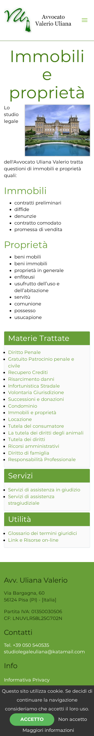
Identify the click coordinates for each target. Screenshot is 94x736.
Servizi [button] (20, 475)
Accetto (32, 719)
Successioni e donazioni (36, 399)
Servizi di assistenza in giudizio (44, 490)
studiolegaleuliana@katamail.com (44, 652)
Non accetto (72, 719)
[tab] (47, 338)
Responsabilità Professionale (42, 459)
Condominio (22, 406)
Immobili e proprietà (32, 412)
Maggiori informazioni (48, 730)
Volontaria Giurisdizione (36, 392)
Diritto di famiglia (28, 453)
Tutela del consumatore (36, 426)
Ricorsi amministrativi (33, 446)
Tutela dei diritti (26, 439)
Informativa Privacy (27, 680)
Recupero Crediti (28, 372)
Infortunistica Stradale (34, 386)
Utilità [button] (19, 519)
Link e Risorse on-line (33, 540)
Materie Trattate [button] (38, 338)
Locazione (20, 419)
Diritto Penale (24, 352)
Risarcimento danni (31, 379)
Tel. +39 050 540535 (26, 645)
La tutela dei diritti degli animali (46, 433)
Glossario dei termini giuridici (42, 533)
